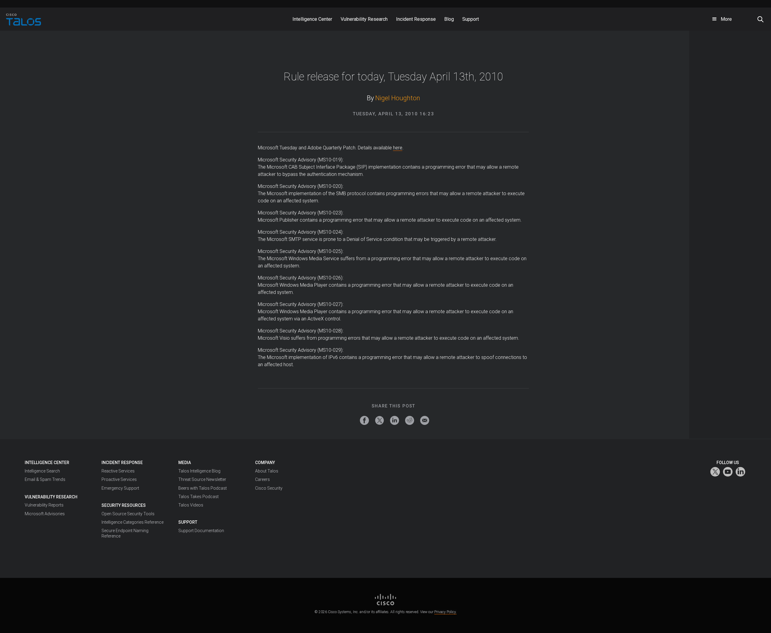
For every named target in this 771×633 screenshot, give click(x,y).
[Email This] (424, 420)
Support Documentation (201, 530)
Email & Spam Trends (45, 479)
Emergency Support (120, 488)
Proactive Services (119, 479)
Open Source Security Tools (128, 513)
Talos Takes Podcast (198, 496)
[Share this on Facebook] (364, 420)
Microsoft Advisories (45, 513)
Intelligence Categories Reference (132, 522)
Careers (262, 479)
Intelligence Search (42, 471)
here (397, 148)
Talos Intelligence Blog (199, 471)
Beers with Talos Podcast (202, 488)
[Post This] (379, 420)
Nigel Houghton (397, 98)
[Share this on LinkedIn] (394, 420)
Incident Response (122, 462)
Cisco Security (268, 488)
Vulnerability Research (51, 496)
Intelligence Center (47, 462)
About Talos (266, 471)
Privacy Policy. (445, 612)
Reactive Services (118, 471)
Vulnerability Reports (44, 505)
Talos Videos (190, 505)
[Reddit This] (409, 420)
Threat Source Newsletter (202, 479)
